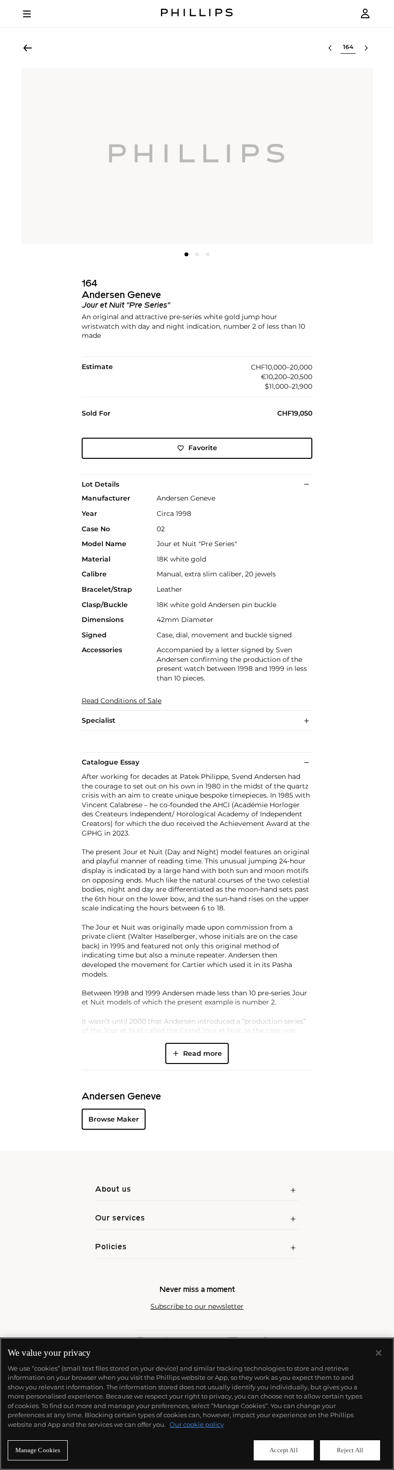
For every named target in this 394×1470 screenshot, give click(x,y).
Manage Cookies (38, 1450)
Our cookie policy (197, 1424)
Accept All (283, 1450)
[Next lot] (366, 48)
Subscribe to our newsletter (197, 1307)
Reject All (350, 1450)
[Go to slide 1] (186, 254)
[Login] (365, 14)
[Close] (378, 1352)
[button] (197, 156)
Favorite (202, 447)
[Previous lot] (330, 48)
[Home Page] (197, 14)
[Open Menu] (33, 13)
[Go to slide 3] (207, 254)
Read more (202, 1053)
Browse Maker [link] (113, 1119)
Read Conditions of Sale (121, 701)
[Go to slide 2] (197, 254)
